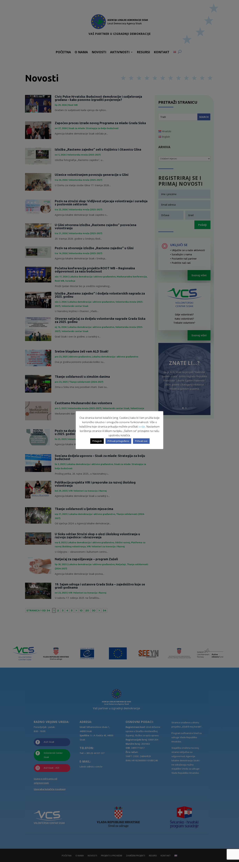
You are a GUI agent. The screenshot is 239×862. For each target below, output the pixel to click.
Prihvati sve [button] (141, 441)
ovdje (142, 426)
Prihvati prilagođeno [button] (118, 441)
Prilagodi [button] (97, 441)
